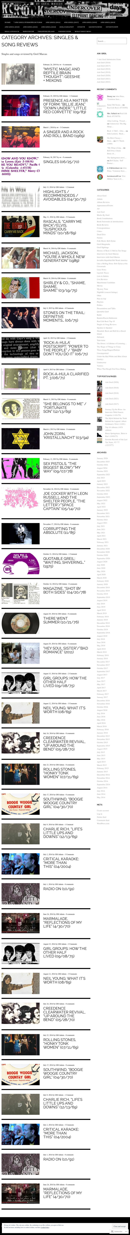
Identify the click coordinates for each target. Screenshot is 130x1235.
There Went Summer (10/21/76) (61, 620)
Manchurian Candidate (106, 282)
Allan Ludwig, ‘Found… (117, 121)
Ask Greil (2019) (108, 22)
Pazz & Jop (101, 298)
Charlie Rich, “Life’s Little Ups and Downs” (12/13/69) (62, 833)
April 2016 (101, 723)
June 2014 (101, 794)
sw (60, 64)
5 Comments (64, 127)
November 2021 (103, 516)
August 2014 (102, 787)
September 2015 (103, 745)
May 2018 (101, 645)
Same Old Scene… (114, 104)
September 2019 (103, 597)
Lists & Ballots (103, 276)
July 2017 (101, 678)
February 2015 (103, 768)
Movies (100, 285)
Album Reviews (103, 202)
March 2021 (102, 539)
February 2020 (103, 581)
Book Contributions (105, 218)
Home (7, 22)
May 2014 (101, 797)
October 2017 (102, 668)
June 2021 (101, 529)
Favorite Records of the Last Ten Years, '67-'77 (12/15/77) (116, 442)
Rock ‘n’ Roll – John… (116, 131)
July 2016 (101, 713)
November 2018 (103, 626)
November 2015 (103, 739)
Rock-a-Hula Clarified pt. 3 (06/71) (66, 376)
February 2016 (103, 729)
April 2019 (101, 610)
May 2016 (101, 720)
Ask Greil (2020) (12, 27)
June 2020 (101, 568)
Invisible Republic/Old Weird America (112, 260)
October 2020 (102, 555)
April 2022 (101, 506)
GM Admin (63, 96)
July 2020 (101, 565)
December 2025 (103, 461)
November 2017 (103, 665)
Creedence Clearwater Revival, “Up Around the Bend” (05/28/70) (64, 743)
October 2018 (102, 629)
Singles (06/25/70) (61, 162)
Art (98, 208)
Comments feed (103, 820)
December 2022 (103, 487)
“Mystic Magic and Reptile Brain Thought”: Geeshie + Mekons (61, 75)
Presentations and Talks (106, 308)
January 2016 (102, 732)
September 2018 (103, 632)
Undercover (64, 31)
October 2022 (102, 494)
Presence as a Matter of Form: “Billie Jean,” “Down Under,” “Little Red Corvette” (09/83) (65, 106)
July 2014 (101, 791)
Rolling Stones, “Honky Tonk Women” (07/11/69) (60, 773)
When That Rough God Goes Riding (111, 369)
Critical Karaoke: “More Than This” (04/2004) (61, 863)
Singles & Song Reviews (107, 324)
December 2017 (103, 661)
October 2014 (102, 781)
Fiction (99, 237)
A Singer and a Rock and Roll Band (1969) (64, 134)
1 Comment (73, 96)
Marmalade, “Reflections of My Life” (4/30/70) (62, 922)
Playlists (100, 302)
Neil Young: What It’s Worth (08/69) (64, 710)
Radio (99, 314)
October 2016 (102, 707)
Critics (99, 231)
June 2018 (101, 642)
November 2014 (103, 778)
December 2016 (103, 700)
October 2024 (102, 464)
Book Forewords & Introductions (110, 221)
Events (81, 27)
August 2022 (102, 500)
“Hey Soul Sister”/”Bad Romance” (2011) (65, 650)
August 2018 (102, 636)
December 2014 (103, 774)
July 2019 (101, 603)
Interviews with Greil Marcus (108, 257)
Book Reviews (103, 224)
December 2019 (103, 587)
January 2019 (102, 619)
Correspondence (103, 228)
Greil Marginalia (103, 244)
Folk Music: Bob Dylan (106, 241)
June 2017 (101, 681)
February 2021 (103, 542)
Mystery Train (102, 289)
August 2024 (102, 468)
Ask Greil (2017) (71, 22)
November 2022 (103, 490)
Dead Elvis (101, 234)
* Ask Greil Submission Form (28, 22)
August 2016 (102, 710)
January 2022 (102, 510)
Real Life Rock (12, 31)
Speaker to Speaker (104, 327)
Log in (99, 813)
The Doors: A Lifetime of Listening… (112, 343)
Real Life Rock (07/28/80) (117, 107)
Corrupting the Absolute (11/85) (59, 531)
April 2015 (101, 761)
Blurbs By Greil (103, 215)
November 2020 (103, 552)
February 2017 (103, 694)
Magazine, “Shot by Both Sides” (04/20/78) (64, 590)
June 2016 (101, 716)
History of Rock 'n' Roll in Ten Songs (111, 250)
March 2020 (102, 577)
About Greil (101, 195)
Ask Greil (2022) (48, 27)
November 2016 (103, 703)
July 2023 (101, 477)
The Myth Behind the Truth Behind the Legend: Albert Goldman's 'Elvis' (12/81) (116, 421)
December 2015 (103, 736)
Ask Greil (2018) (89, 22)
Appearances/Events (105, 205)
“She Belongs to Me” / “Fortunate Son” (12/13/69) (64, 408)
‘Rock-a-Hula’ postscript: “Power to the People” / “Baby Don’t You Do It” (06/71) (65, 348)
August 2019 (102, 600)
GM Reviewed (95, 27)
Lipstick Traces (103, 272)
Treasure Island (46, 31)
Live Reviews (102, 279)
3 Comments (71, 338)
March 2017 (102, 690)
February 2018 (103, 655)
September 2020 (103, 558)
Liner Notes (101, 269)
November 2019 (103, 590)
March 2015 (102, 765)
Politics (100, 305)
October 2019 (102, 594)
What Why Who (83, 31)
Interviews (112, 27)
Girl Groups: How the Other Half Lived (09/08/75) (65, 682)
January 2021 (102, 545)
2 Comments (70, 369)
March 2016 (102, 726)
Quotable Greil (103, 311)
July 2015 (101, 752)
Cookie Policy (45, 1227)
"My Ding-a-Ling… (115, 147)
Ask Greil (101, 212)
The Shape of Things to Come (109, 346)
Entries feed (101, 817)
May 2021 (101, 532)
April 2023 (101, 481)
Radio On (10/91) (58, 889)
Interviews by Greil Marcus (108, 253)
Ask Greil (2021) (30, 27)
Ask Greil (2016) (53, 22)
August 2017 (102, 674)
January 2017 (102, 697)
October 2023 (102, 471)
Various (100, 365)
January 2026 (102, 458)
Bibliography (67, 27)
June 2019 (101, 606)
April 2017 (101, 687)
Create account (103, 810)
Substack (100, 337)
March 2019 (102, 613)
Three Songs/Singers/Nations (108, 350)
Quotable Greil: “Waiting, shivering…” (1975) (64, 562)
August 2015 (102, 749)
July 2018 (101, 639)
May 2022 (101, 503)
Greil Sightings (103, 247)
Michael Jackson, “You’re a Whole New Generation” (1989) (64, 257)
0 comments (67, 64)
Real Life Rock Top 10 (106, 321)
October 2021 (102, 519)
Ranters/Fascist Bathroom (107, 318)
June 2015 (101, 755)
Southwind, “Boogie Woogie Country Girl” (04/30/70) (63, 803)
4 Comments (69, 308)
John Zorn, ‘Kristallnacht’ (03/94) (66, 436)
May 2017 (101, 684)
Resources (28, 31)
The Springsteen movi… (116, 157)
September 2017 (103, 671)
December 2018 (103, 623)
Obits (99, 295)
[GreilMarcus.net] (65, 18)
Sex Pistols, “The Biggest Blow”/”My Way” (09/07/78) (61, 467)
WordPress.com (103, 823)
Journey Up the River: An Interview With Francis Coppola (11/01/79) (115, 412)
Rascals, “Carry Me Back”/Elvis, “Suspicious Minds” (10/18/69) (62, 227)
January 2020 (102, 584)
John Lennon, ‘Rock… (116, 133)
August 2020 (102, 561)
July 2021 (101, 526)
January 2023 (102, 484)
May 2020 (101, 571)
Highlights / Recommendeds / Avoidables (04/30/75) (64, 195)
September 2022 (103, 497)
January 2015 (102, 771)
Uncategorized (103, 353)
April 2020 (101, 574)
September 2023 (103, 474)
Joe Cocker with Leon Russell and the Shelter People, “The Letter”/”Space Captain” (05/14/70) (65, 501)
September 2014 (103, 784)
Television (101, 340)
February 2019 (103, 616)
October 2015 (102, 742)
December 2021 (103, 513)
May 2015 (101, 758)
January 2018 (102, 658)
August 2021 (102, 523)
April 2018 (101, 649)
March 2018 (102, 652)
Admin (99, 199)
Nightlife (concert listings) (107, 292)
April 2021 (101, 535)
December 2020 (103, 548)
